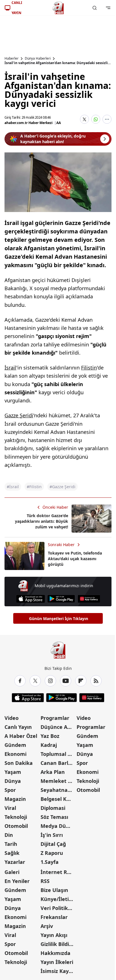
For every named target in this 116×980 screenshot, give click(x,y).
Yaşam (13, 772)
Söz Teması (54, 817)
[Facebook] (20, 680)
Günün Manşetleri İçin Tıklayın (58, 618)
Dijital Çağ (53, 844)
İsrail (10, 367)
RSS (45, 881)
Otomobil (16, 826)
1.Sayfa (50, 862)
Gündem (15, 745)
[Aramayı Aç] (94, 7)
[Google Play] (61, 599)
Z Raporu (52, 853)
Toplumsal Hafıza (58, 754)
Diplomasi (53, 808)
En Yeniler (17, 881)
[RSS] (96, 680)
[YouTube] (65, 680)
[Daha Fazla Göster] (106, 119)
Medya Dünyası (58, 826)
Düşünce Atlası (58, 727)
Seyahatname (58, 790)
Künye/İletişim (58, 899)
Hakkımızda (55, 953)
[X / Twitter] (35, 680)
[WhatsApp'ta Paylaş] (95, 119)
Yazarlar (15, 862)
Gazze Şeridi (19, 415)
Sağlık (12, 853)
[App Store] (30, 599)
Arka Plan (53, 772)
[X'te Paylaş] (84, 119)
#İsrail (13, 486)
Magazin (15, 799)
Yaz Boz (50, 736)
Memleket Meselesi (58, 781)
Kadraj (49, 745)
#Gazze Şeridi (62, 486)
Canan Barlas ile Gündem (58, 763)
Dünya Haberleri (38, 58)
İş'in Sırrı (52, 835)
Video (12, 718)
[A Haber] (58, 8)
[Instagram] (50, 680)
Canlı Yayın (18, 727)
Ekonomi (15, 754)
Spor (10, 790)
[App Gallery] (88, 599)
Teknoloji (16, 817)
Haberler (12, 58)
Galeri (12, 872)
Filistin (89, 367)
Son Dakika (19, 763)
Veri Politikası (58, 908)
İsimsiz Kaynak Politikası (58, 971)
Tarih (11, 844)
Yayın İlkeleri (57, 962)
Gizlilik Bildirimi (58, 944)
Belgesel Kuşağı (58, 799)
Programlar (55, 718)
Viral (10, 808)
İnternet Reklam (58, 872)
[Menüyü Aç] (108, 7)
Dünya (13, 781)
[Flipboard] (80, 680)
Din (9, 835)
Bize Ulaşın (54, 890)
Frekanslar (54, 917)
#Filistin (34, 486)
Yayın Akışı (54, 935)
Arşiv (47, 926)
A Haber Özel (21, 736)
